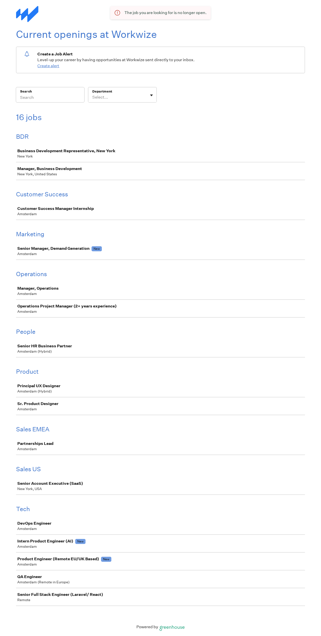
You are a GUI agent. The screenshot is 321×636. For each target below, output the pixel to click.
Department (102, 91)
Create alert (48, 65)
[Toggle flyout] (151, 95)
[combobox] (92, 97)
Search (26, 91)
